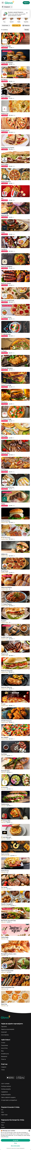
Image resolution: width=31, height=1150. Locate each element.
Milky (2, 1112)
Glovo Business (5, 1035)
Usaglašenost (4, 1092)
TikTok (3, 1069)
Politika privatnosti (6, 1086)
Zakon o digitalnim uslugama (8, 1097)
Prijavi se (3, 1059)
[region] (15, 19)
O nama (3, 1042)
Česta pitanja (4, 1045)
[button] (4, 19)
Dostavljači (4, 1032)
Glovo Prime (4, 1048)
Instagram (3, 1067)
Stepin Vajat (4, 1114)
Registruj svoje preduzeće (7, 1029)
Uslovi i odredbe (5, 1083)
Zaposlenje (4, 1026)
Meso (2, 1125)
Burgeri (3, 1127)
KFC (2, 1109)
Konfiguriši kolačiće (6, 1094)
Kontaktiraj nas (5, 1053)
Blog (2, 1051)
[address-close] (26, 12)
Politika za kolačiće (6, 1089)
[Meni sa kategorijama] (2, 2)
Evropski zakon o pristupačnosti (9, 1100)
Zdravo (3, 1122)
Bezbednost (4, 1056)
